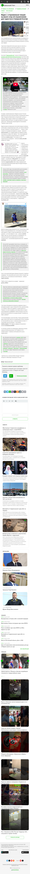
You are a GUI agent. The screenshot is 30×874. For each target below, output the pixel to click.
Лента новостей (9, 10)
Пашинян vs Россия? (21, 8)
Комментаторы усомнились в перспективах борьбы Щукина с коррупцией (14, 534)
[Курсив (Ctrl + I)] (6, 401)
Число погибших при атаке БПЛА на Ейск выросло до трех (12, 628)
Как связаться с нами (13, 849)
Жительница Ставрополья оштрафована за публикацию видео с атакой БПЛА (14, 428)
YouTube (5, 351)
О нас (2, 849)
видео (5, 109)
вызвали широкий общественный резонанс (11, 56)
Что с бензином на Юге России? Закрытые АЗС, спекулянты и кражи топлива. (14, 832)
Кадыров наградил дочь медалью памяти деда (15, 476)
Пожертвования (26, 849)
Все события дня (24, 648)
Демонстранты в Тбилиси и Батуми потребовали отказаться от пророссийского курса (14, 672)
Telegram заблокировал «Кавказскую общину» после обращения (13, 754)
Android (18, 337)
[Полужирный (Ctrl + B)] (3, 401)
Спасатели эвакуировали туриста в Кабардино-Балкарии (12, 453)
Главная (3, 10)
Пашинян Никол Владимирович (11, 570)
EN (4, 1)
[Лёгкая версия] (7, 1)
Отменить (15, 418)
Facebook (5, 348)
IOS (22, 337)
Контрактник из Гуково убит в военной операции (14, 618)
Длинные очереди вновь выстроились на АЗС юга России (14, 498)
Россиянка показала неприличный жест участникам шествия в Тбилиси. (12, 807)
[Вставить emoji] (15, 401)
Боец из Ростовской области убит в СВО (12, 640)
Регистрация (15, 415)
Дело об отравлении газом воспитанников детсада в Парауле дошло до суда (14, 645)
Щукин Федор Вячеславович (10, 609)
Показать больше (15, 837)
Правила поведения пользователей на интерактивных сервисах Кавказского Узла (15, 865)
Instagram (10, 348)
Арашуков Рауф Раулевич (9, 590)
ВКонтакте (16, 348)
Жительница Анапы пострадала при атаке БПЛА (14, 623)
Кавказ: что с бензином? (8, 8)
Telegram (6, 343)
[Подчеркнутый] (9, 401)
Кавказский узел (10, 55)
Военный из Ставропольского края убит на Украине (14, 509)
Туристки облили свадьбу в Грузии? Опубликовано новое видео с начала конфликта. (14, 729)
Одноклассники (23, 348)
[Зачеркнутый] (12, 401)
